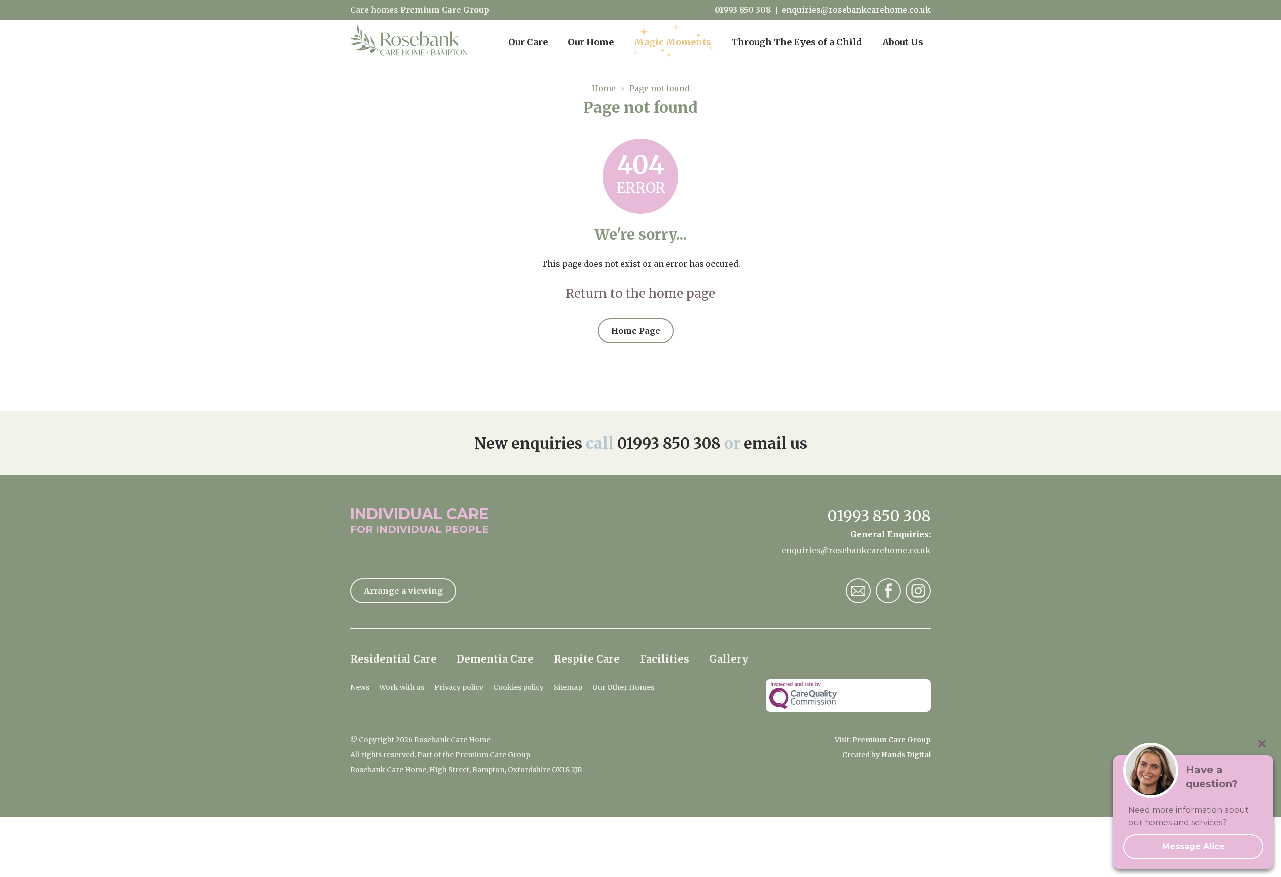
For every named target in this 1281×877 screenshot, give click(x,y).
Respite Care (587, 659)
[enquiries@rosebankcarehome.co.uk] (858, 590)
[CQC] (848, 695)
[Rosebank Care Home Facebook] (888, 590)
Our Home (591, 42)
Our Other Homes (623, 687)
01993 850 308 (743, 10)
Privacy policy (458, 687)
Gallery (728, 659)
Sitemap (568, 687)
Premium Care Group (444, 10)
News (359, 687)
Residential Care (393, 659)
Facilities (664, 659)
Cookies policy (518, 687)
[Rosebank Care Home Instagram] (918, 590)
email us (775, 443)
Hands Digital (906, 754)
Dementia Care (495, 659)
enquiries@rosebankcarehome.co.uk (856, 10)
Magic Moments (672, 42)
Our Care (528, 42)
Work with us (401, 687)
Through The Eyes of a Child (796, 42)
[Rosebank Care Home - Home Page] (414, 40)
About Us (902, 42)
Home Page (635, 331)
